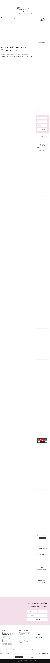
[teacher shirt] (42, 369)
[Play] (39, 441)
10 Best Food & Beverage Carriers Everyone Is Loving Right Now (24, 638)
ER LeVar (21, 636)
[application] (42, 440)
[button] (25, 1)
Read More (5, 61)
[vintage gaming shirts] (42, 355)
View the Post (42, 560)
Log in (37, 632)
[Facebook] (3, 643)
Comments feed (39, 635)
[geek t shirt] (42, 413)
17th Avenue (34, 661)
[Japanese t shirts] (42, 253)
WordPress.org (39, 637)
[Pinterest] (9, 643)
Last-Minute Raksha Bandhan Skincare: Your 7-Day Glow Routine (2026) (8, 633)
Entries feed (38, 634)
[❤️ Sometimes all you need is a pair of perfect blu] (40, 535)
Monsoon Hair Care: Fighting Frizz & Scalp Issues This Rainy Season (7, 637)
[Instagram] (11, 643)
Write (15, 660)
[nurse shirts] (42, 384)
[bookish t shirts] (42, 268)
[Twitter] (6, 643)
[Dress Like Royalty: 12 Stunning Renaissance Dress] (47, 652)
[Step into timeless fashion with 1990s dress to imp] (45, 535)
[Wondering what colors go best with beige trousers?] (41, 535)
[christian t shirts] (42, 238)
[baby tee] (42, 340)
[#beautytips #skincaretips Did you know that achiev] (44, 535)
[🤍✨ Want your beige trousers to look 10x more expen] (9, 652)
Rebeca (20, 632)
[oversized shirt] (42, 398)
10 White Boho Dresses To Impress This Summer (24, 633)
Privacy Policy (33, 660)
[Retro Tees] (42, 311)
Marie (20, 640)
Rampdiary (25, 9)
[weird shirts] (42, 282)
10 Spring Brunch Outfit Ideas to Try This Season (25, 641)
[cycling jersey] (42, 297)
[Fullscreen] (46, 441)
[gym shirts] (42, 326)
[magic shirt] (42, 427)
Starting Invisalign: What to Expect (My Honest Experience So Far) (8, 640)
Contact (20, 660)
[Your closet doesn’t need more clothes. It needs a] (37, 535)
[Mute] (45, 441)
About (26, 660)
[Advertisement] (42, 83)
